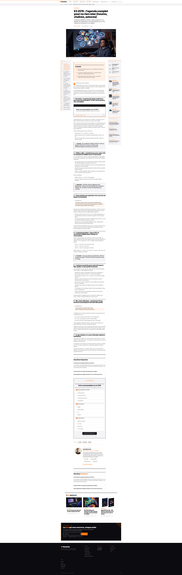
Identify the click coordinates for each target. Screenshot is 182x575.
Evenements (66, 4)
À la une (70, 1)
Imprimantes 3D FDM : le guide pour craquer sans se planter (116, 112)
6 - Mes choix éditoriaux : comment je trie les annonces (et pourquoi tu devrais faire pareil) (66, 99)
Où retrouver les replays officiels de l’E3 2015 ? (84, 363)
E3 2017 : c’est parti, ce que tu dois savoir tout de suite (84, 309)
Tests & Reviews (75, 1)
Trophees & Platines (95, 1)
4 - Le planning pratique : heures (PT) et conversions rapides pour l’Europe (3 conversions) (66, 86)
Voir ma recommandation (89, 433)
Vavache (64, 1)
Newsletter (112, 549)
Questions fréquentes (66, 107)
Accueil (62, 4)
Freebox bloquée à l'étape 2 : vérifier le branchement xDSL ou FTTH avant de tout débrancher (115, 84)
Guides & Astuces (82, 1)
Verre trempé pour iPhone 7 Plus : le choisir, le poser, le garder (115, 104)
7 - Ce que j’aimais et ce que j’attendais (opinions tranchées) (66, 104)
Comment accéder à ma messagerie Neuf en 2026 (116, 91)
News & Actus (89, 1)
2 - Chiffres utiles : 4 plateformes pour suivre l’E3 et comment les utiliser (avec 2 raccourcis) (66, 74)
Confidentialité (63, 566)
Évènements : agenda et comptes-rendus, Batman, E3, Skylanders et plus (88, 202)
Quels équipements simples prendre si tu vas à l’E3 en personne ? (88, 374)
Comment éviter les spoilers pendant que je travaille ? (85, 371)
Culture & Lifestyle (87, 554)
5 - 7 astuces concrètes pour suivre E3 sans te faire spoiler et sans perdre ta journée (66, 92)
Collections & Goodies (103, 1)
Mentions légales (63, 564)
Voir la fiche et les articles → (87, 464)
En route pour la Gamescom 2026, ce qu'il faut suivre (84, 205)
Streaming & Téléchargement (89, 556)
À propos (62, 561)
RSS (111, 551)
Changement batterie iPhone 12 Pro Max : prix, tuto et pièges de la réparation (116, 97)
